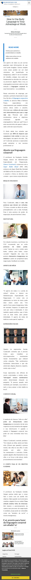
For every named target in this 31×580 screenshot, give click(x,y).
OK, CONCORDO (15, 577)
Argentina (5, 554)
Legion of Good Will (8, 550)
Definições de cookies (15, 574)
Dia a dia (7, 16)
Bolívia (4, 556)
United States (18, 556)
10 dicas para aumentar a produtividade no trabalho (13, 52)
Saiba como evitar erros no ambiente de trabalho (13, 57)
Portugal (17, 554)
